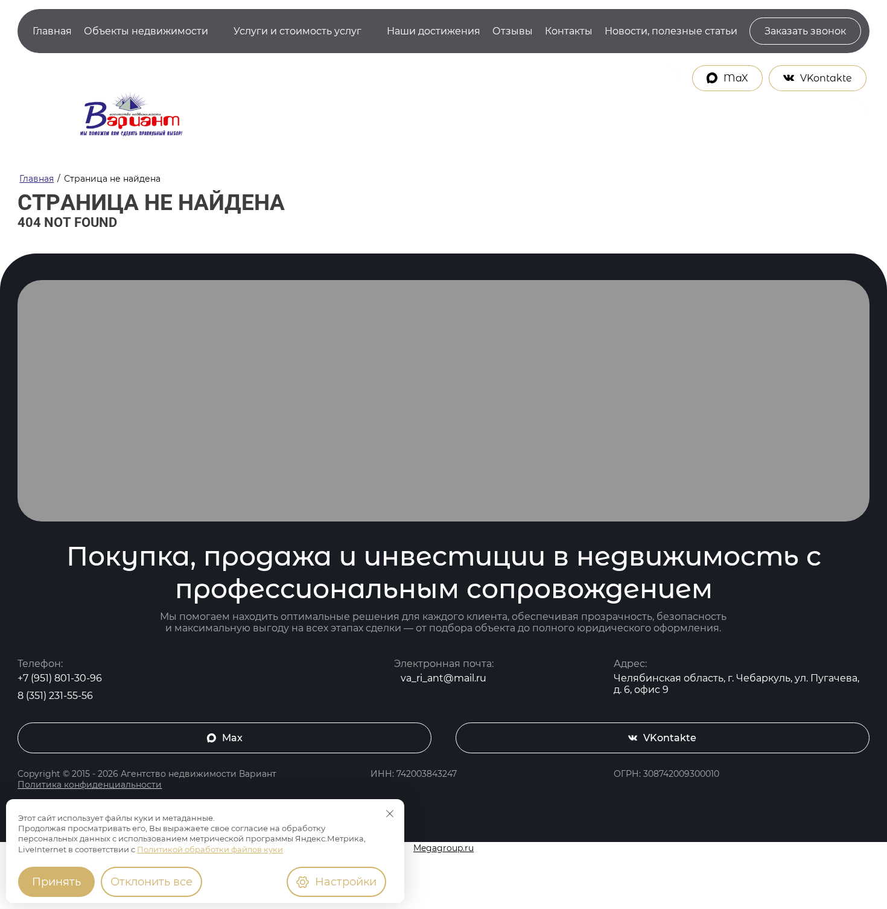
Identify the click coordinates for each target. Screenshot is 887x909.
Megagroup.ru (443, 848)
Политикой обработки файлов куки (210, 849)
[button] (805, 31)
